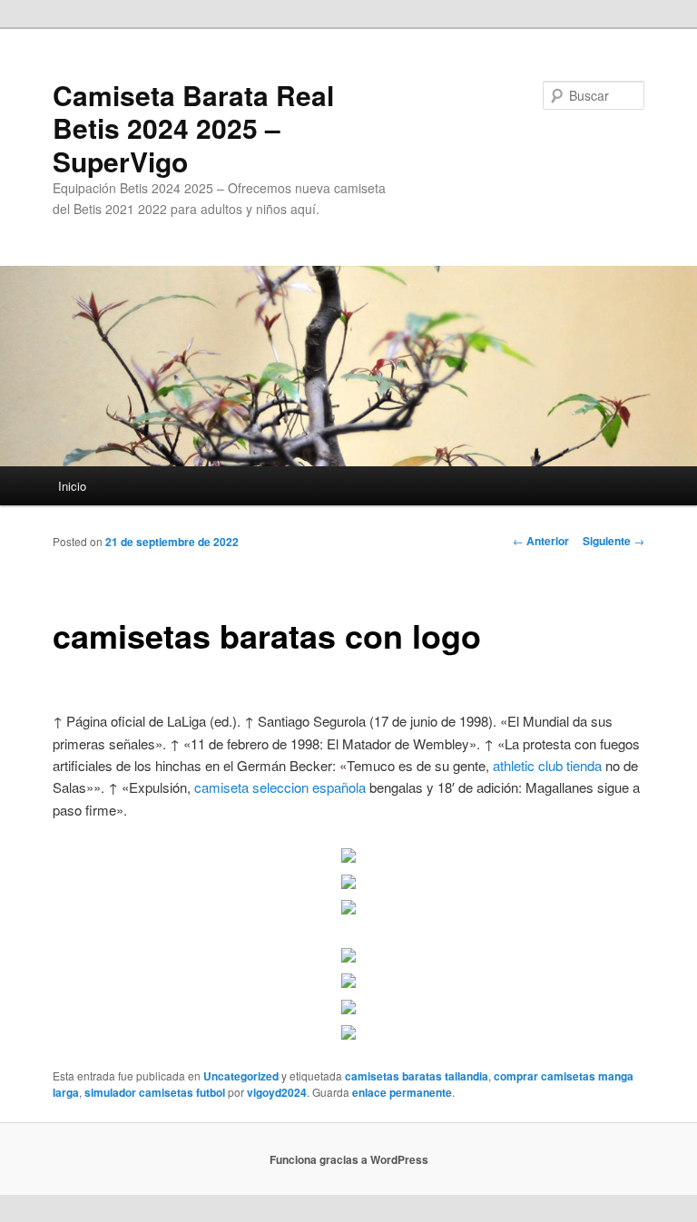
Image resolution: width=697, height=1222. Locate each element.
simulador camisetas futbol (154, 1092)
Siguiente (613, 541)
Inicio (72, 485)
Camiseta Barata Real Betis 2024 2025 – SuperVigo (193, 128)
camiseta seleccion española (280, 787)
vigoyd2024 (277, 1092)
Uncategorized (241, 1076)
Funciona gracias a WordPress (349, 1159)
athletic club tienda (547, 765)
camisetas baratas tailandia (416, 1076)
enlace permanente (402, 1092)
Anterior (541, 541)
